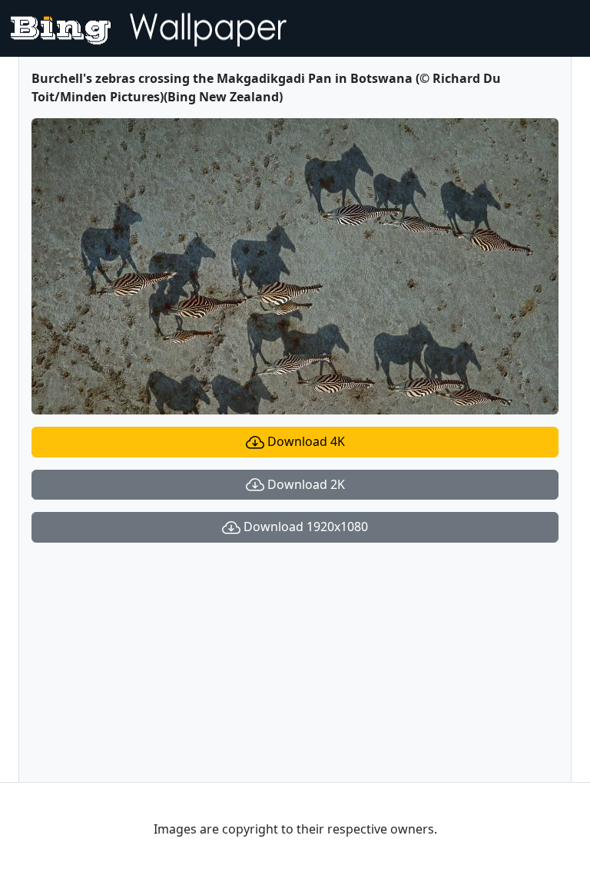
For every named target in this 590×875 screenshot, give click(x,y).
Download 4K (304, 441)
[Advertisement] (295, 662)
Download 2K (304, 484)
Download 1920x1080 (304, 526)
